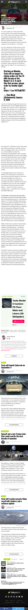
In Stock (23, 296)
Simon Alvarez (9, 28)
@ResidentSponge (5, 350)
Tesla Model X (13, 331)
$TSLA (11, 330)
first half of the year (19, 264)
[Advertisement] (14, 135)
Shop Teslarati (8, 296)
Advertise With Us (9, 602)
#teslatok (11, 583)
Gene (8, 442)
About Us (12, 600)
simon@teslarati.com (11, 349)
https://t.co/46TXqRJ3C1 (14, 90)
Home (7, 600)
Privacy (23, 602)
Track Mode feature (7, 173)
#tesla (7, 583)
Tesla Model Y (22, 331)
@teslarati (3, 581)
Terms (17, 602)
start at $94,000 (19, 61)
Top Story (4, 332)
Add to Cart (19, 321)
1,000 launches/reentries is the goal (13, 477)
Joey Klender (9, 371)
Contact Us (19, 600)
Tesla (16, 330)
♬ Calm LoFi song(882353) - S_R (8, 584)
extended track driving (7, 155)
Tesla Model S (5, 331)
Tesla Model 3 (22, 330)
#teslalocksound (18, 583)
